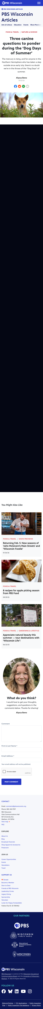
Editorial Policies (7, 1003)
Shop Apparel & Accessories (11, 845)
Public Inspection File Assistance (18, 1005)
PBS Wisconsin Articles (17, 17)
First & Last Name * (9, 746)
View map (5, 822)
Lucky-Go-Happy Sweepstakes (12, 903)
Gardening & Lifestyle (29, 631)
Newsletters (5, 865)
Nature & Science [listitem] (29, 32)
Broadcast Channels (8, 842)
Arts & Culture (7, 25)
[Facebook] (16, 87)
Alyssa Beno (21, 78)
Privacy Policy (36, 1005)
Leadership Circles (8, 891)
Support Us (7, 875)
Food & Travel (9, 539)
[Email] (28, 87)
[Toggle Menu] (38, 3)
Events (26, 25)
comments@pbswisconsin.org (16, 806)
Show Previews (36, 25)
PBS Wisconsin (6, 974)
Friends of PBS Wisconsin (10, 888)
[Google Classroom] (24, 87)
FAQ (3, 824)
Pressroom (5, 848)
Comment (6, 724)
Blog (3, 839)
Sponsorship (6, 897)
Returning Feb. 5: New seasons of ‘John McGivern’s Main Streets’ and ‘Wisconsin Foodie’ (21, 546)
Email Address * (8, 756)
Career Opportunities (9, 859)
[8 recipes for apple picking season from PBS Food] (22, 571)
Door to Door (6, 885)
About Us (5, 836)
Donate (5, 880)
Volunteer (5, 900)
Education (18, 25)
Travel (4, 868)
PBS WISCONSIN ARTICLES (13, 9)
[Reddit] (20, 87)
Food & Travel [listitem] (12, 32)
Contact (5, 801)
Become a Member (8, 883)
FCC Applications (21, 1003)
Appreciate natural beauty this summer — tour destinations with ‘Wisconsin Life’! (21, 638)
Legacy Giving (6, 894)
